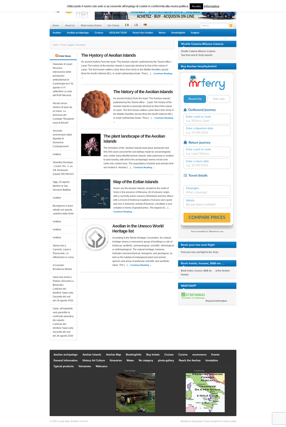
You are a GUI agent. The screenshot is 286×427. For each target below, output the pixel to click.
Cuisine (183, 354)
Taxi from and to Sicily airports (196, 55)
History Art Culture (93, 360)
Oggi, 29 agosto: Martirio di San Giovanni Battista (62, 186)
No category (146, 360)
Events (215, 354)
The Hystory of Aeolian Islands (108, 55)
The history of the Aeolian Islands (143, 91)
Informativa (211, 6)
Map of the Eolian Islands (135, 181)
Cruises (99, 32)
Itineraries (116, 360)
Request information (216, 301)
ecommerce (199, 354)
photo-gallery (166, 360)
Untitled (57, 154)
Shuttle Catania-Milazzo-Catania (198, 51)
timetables (211, 360)
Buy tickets (153, 354)
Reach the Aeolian (143, 32)
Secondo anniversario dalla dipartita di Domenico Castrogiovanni (62, 138)
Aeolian (57, 32)
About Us (70, 25)
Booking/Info (178, 32)
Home (56, 25)
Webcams (101, 366)
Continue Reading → (144, 167)
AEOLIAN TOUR (118, 32)
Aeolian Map (113, 354)
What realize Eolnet (91, 25)
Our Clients (113, 25)
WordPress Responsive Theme (195, 421)
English (195, 32)
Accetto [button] (196, 6)
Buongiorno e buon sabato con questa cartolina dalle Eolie (63, 209)
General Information (66, 360)
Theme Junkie (229, 421)
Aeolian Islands (91, 354)
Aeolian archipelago (78, 32)
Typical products (64, 366)
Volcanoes (84, 366)
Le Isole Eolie (63, 421)
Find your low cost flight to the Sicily (199, 252)
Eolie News (65, 56)
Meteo (162, 32)
